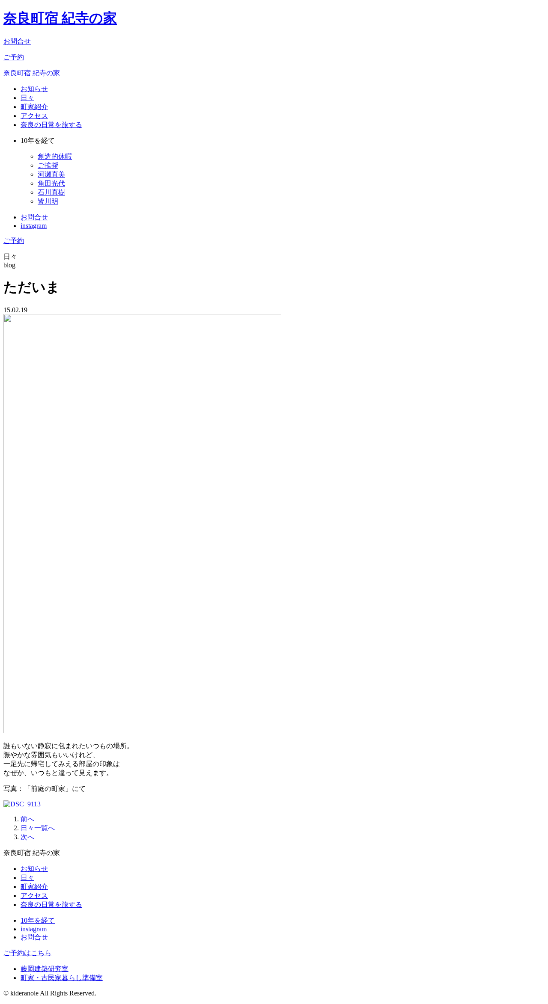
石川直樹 (51, 192)
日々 (27, 97)
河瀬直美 (51, 174)
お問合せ (17, 41)
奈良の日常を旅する (51, 124)
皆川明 (48, 201)
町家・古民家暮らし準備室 (62, 977)
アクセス (34, 115)
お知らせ (34, 88)
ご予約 (13, 57)
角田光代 (51, 183)
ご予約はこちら (27, 953)
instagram (34, 225)
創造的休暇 (55, 156)
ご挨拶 (48, 165)
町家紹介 (34, 106)
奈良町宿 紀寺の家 (60, 18)
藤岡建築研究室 (44, 968)
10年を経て (38, 920)
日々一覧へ (38, 828)
